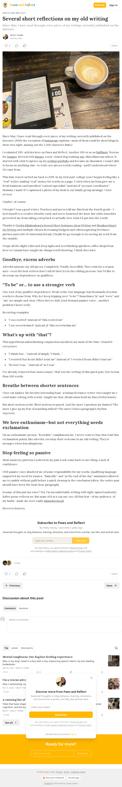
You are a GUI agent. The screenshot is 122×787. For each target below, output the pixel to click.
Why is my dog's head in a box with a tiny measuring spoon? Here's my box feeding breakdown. (48, 662)
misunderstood (54, 501)
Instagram (51, 140)
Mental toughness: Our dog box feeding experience (38, 657)
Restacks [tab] (23, 608)
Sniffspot (102, 152)
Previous (15, 585)
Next (109, 585)
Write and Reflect (14, 13)
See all (9, 722)
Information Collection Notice (60, 725)
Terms (66, 772)
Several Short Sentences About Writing (67, 225)
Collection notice (78, 772)
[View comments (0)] (17, 46)
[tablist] (16, 608)
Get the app (73, 777)
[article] (61, 664)
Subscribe (100, 5)
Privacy (59, 772)
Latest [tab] (14, 648)
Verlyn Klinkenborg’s (30, 225)
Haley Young (16, 35)
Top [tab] (6, 648)
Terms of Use (76, 722)
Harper (39, 157)
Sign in (113, 5)
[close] (91, 677)
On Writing (10, 229)
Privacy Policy (85, 725)
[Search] (116, 648)
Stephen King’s (106, 225)
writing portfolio (58, 161)
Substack (48, 783)
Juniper (12, 157)
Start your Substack (55, 777)
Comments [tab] (10, 608)
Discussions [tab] (27, 648)
